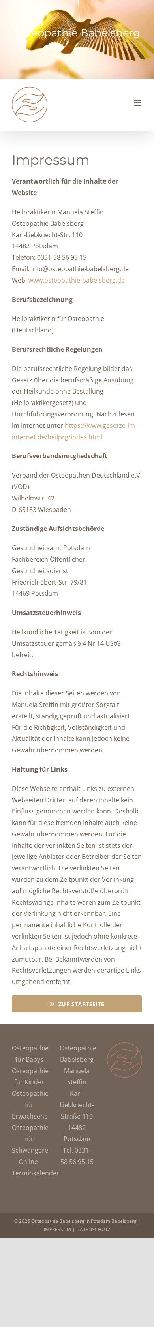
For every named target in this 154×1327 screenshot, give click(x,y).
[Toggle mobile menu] (138, 103)
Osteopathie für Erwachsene (30, 1105)
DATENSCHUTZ (93, 1229)
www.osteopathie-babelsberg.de (76, 280)
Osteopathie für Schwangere (30, 1139)
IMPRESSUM (57, 1229)
